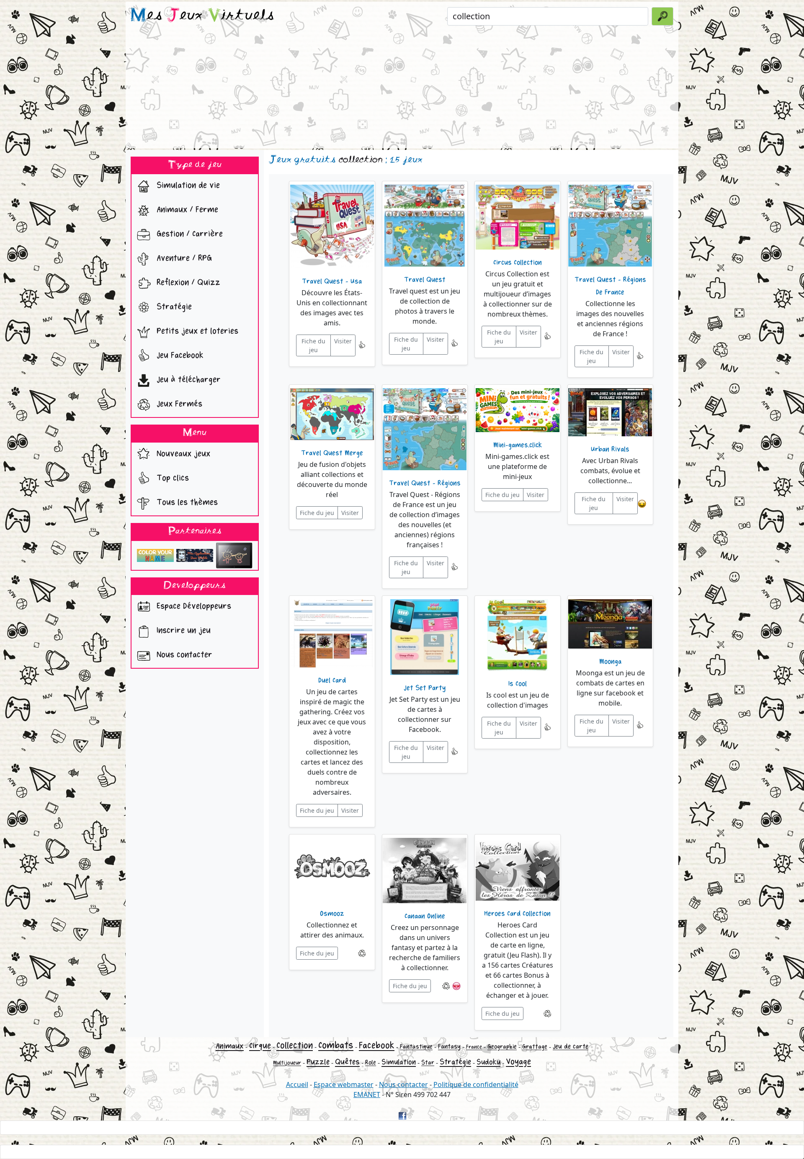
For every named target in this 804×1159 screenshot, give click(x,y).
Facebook (376, 1045)
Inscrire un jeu (182, 630)
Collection (294, 1045)
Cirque (260, 1045)
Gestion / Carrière (188, 234)
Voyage (518, 1061)
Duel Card (332, 680)
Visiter (343, 341)
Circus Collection (517, 262)
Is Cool (517, 683)
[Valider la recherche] (662, 16)
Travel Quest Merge (332, 453)
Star (427, 1062)
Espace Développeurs (192, 606)
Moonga (610, 661)
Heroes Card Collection (517, 913)
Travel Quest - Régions (425, 483)
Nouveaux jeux (182, 453)
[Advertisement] (402, 89)
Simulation (398, 1062)
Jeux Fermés (178, 404)
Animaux (230, 1046)
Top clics (171, 478)
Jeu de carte (570, 1046)
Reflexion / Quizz (187, 282)
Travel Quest (425, 279)
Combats (335, 1045)
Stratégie (173, 307)
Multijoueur (287, 1062)
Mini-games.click (517, 445)
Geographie (502, 1047)
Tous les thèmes (186, 502)
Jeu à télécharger (187, 380)
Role (370, 1062)
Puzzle (318, 1062)
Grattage (534, 1047)
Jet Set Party (425, 688)
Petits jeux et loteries (196, 331)
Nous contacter (183, 655)
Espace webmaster (344, 1084)
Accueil (297, 1084)
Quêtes (347, 1062)
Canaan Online (425, 916)
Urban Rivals (610, 449)
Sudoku (488, 1062)
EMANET (366, 1094)
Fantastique (416, 1047)
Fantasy (449, 1046)
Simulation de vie (187, 185)
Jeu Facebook (179, 355)
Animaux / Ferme (186, 210)
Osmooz (332, 913)
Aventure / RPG (183, 258)
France (474, 1047)
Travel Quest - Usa (332, 281)
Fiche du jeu (313, 345)
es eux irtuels (202, 16)
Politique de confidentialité (475, 1084)
